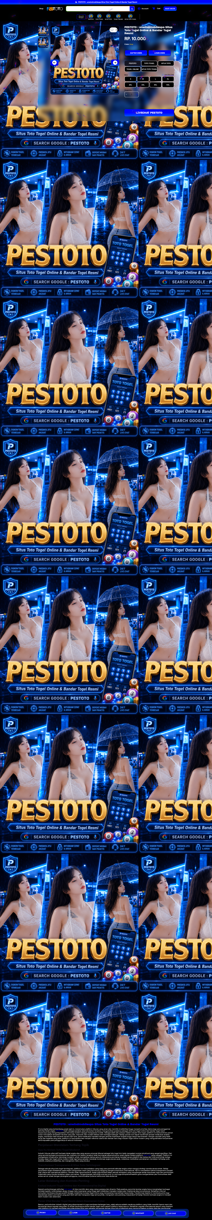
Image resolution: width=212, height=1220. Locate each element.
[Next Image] (115, 63)
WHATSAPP (140, 1213)
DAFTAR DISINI (136, 53)
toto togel (68, 1189)
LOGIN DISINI (159, 53)
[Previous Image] (54, 63)
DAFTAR (107, 1213)
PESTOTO (59, 1131)
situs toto (147, 1155)
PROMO (43, 1213)
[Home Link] (54, 8)
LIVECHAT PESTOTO (149, 112)
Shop (41, 9)
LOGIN (75, 1213)
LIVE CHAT (172, 1213)
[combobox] (98, 8)
